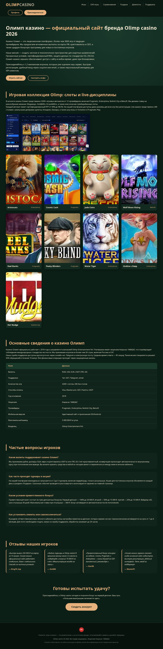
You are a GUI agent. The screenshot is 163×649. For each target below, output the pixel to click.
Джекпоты (136, 4)
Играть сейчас (16, 78)
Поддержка (150, 4)
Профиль (15, 12)
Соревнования (109, 4)
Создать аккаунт (81, 606)
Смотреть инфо (38, 78)
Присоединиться (35, 12)
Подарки (124, 4)
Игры (84, 4)
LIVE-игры (94, 4)
